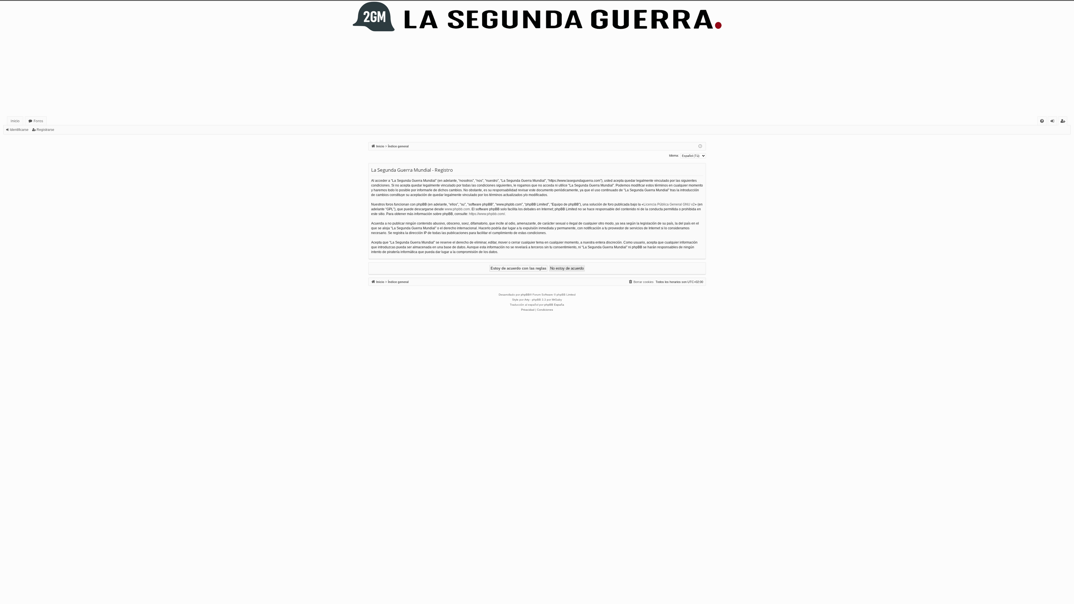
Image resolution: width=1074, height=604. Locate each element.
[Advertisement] (537, 74)
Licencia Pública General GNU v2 (669, 204)
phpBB (525, 294)
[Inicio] (537, 16)
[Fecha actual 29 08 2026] (700, 146)
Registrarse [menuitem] (1064, 121)
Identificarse (19, 130)
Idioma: (674, 155)
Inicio (15, 120)
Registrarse (45, 130)
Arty (526, 299)
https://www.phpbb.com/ (487, 214)
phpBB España (554, 304)
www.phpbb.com (457, 209)
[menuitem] (1042, 121)
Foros (38, 120)
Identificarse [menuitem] (1053, 121)
